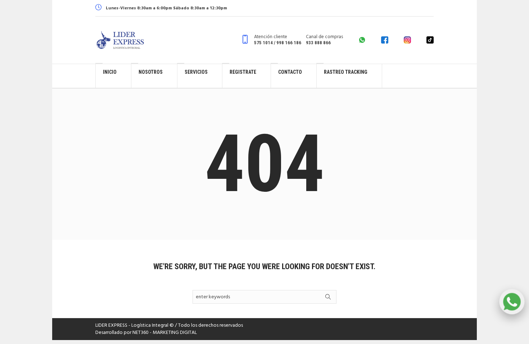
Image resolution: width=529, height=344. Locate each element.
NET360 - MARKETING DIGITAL (164, 333)
